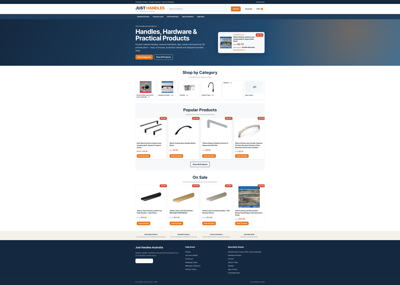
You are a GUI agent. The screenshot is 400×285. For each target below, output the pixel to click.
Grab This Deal (143, 156)
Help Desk (200, 16)
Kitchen (231, 259)
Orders (188, 252)
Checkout (189, 259)
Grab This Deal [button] (176, 156)
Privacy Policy (190, 269)
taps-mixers (232, 269)
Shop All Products (144, 261)
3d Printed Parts (172, 16)
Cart (259, 9)
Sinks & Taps (233, 262)
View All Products (163, 57)
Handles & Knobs (143, 16)
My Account (260, 2)
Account (248, 9)
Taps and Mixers (188, 16)
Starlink (231, 266)
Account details (191, 255)
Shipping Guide (191, 262)
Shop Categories (144, 57)
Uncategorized (234, 273)
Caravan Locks (158, 16)
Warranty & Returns (192, 266)
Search (236, 9)
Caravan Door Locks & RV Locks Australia (244, 252)
